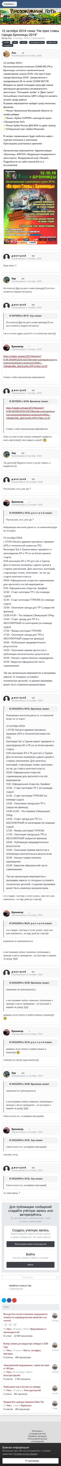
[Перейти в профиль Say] (6, 280)
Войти (30, 1265)
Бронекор (35, 401)
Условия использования (25, 1454)
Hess (9, 1329)
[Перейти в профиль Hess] (55, 1316)
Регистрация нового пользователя (31, 1244)
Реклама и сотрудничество (37, 1432)
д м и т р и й (37, 513)
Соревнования (38, 38)
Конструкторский (11, 1375)
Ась (10, 38)
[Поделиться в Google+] (14, 1300)
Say (32, 316)
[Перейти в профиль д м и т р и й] (6, 257)
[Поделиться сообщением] (56, 56)
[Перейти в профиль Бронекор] (6, 348)
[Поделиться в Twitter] (4, 1300)
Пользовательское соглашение (37, 1440)
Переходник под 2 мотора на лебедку (22, 1387)
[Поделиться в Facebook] (9, 1300)
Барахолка (26, 1405)
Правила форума (37, 1436)
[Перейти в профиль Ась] (6, 54)
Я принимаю (31, 1460)
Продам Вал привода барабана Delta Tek (23, 1402)
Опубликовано (26, 55)
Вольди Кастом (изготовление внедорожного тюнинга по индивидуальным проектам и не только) (25, 1317)
